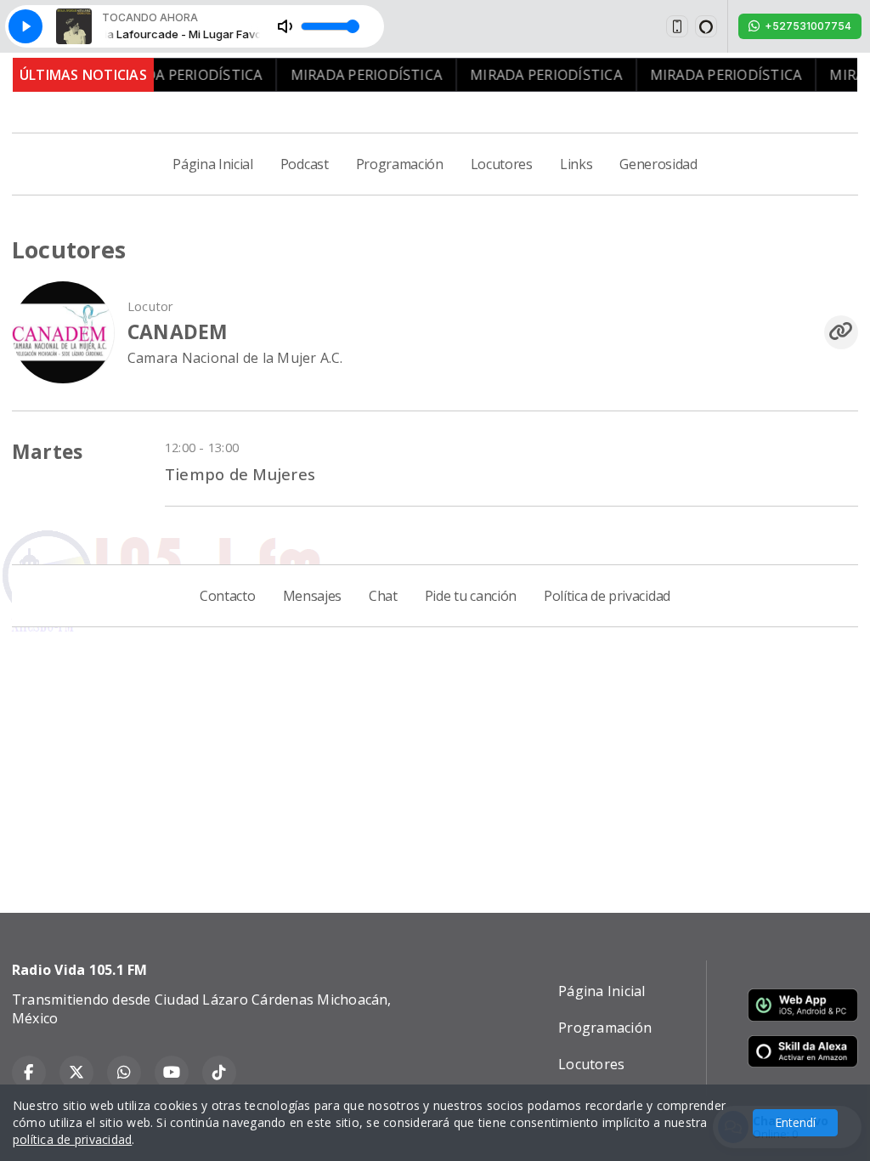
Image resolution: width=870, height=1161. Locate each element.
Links (576, 164)
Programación (399, 164)
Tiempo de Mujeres (240, 473)
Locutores (502, 164)
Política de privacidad (607, 595)
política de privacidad (72, 1139)
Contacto (227, 595)
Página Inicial (212, 164)
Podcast (304, 164)
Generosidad (658, 164)
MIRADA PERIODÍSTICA (169, 74)
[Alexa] (706, 26)
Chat (383, 595)
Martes (47, 452)
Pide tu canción (471, 595)
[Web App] (677, 26)
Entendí (795, 1122)
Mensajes (312, 595)
